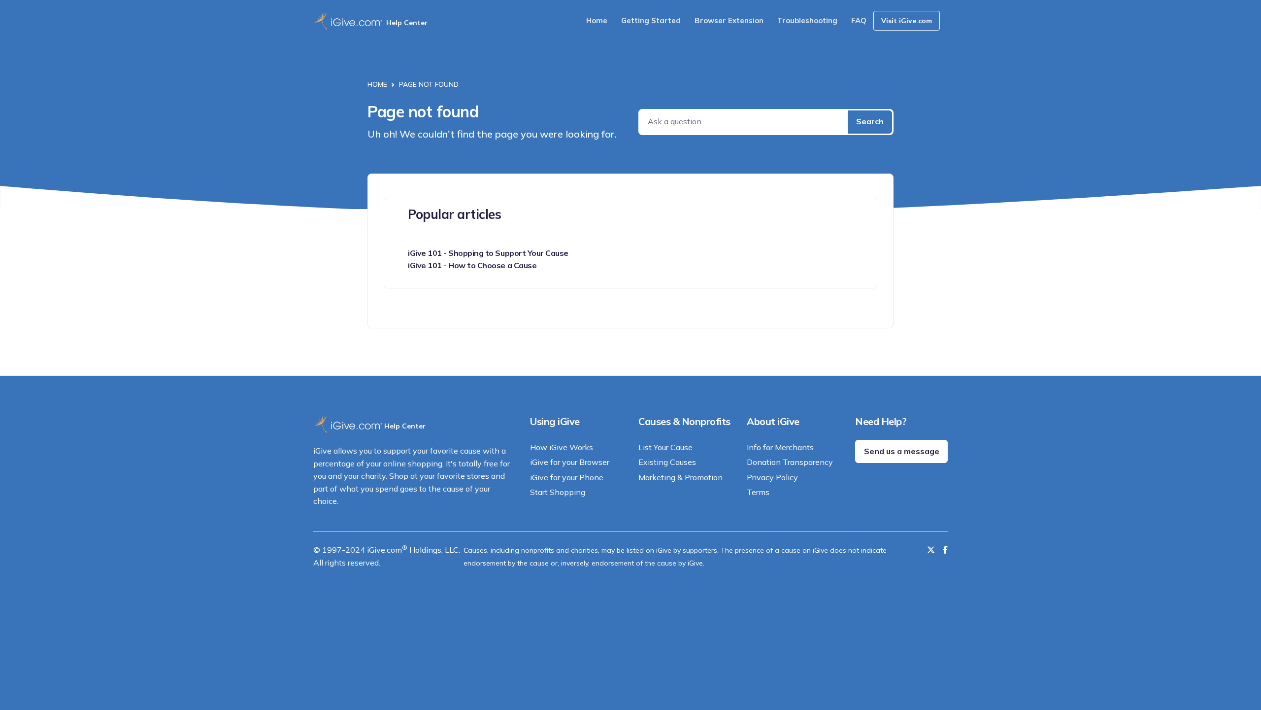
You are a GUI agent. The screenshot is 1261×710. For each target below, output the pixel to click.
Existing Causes (667, 462)
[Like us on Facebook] (945, 550)
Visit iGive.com (906, 20)
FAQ (858, 20)
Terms (758, 492)
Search (870, 121)
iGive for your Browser (569, 462)
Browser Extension (729, 20)
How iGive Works (561, 447)
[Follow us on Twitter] (931, 550)
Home (596, 20)
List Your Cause (665, 447)
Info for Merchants (780, 447)
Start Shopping (557, 492)
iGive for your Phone (566, 477)
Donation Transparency (790, 462)
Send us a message (901, 451)
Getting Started (651, 20)
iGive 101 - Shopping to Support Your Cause (488, 253)
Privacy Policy (772, 477)
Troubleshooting (807, 20)
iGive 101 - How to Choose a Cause (472, 265)
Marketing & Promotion (680, 477)
